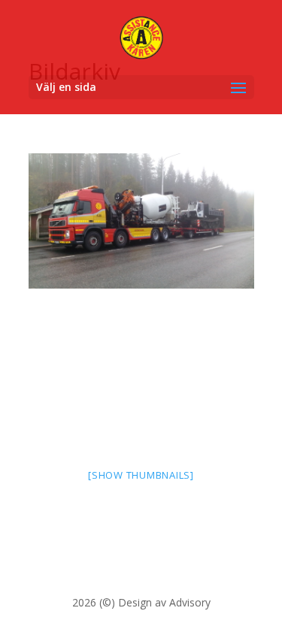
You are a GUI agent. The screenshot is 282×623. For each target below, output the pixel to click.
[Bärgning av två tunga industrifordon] (141, 221)
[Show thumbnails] (141, 475)
